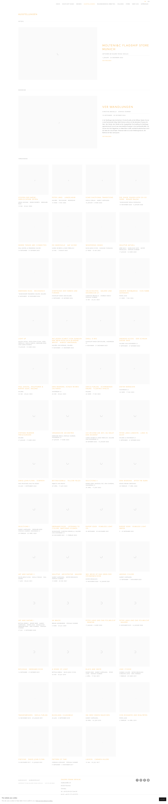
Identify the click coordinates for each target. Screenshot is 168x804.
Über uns (135, 4)
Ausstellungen (89, 4)
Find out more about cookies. (44, 801)
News (58, 4)
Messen (79, 4)
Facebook (137, 780)
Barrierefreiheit (34, 780)
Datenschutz (22, 780)
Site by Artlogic (50, 783)
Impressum (144, 4)
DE (145, 1)
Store (128, 4)
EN (149, 1)
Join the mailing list (148, 780)
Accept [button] (162, 799)
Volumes (120, 4)
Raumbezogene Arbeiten (106, 4)
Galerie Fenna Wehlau (32, 4)
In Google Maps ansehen (144, 780)
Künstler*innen (68, 4)
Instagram (140, 780)
